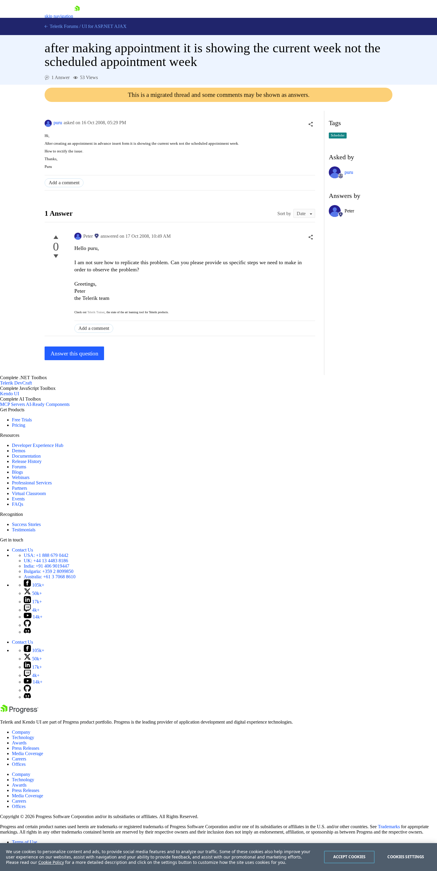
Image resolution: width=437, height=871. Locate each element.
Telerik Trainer (96, 312)
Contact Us (22, 549)
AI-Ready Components (48, 404)
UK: (46, 560)
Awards (19, 742)
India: (46, 565)
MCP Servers (12, 404)
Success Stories (26, 524)
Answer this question (74, 353)
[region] (218, 857)
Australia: (50, 576)
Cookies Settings (405, 856)
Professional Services (32, 482)
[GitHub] (27, 625)
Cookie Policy (51, 862)
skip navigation (59, 16)
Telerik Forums (63, 26)
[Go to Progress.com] (19, 711)
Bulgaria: (48, 571)
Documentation (26, 456)
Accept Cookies (349, 856)
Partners (19, 488)
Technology (23, 737)
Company (21, 732)
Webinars (20, 477)
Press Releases (25, 748)
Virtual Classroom (29, 493)
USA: (46, 555)
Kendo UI (9, 393)
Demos (18, 450)
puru (58, 122)
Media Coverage (27, 753)
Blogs (17, 472)
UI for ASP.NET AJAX (104, 26)
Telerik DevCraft (16, 382)
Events (18, 498)
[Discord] (27, 631)
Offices (19, 764)
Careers (19, 758)
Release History (27, 461)
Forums (19, 466)
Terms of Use (24, 842)
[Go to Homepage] (77, 16)
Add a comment (64, 182)
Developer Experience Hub (37, 445)
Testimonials (23, 529)
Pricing (18, 425)
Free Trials (22, 419)
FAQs (17, 504)
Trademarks (389, 826)
